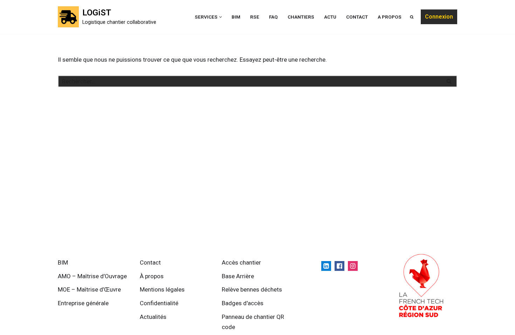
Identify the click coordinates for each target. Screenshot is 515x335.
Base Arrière (238, 276)
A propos (389, 17)
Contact (357, 17)
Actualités (153, 316)
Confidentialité (159, 303)
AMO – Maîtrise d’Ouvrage (92, 276)
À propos (152, 276)
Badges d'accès (242, 303)
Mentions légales (162, 289)
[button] (220, 17)
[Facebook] (339, 266)
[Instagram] (353, 266)
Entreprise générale (83, 303)
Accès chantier (241, 262)
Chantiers (301, 17)
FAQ (273, 17)
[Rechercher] (449, 81)
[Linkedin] (326, 266)
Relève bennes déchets (252, 289)
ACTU (330, 17)
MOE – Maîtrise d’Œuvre (89, 289)
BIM (236, 17)
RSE (254, 17)
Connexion (439, 16)
